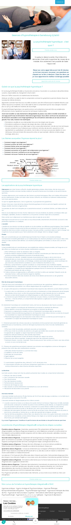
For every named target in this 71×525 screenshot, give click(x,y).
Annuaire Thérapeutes (52, 519)
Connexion (66, 519)
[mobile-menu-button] (35, 521)
